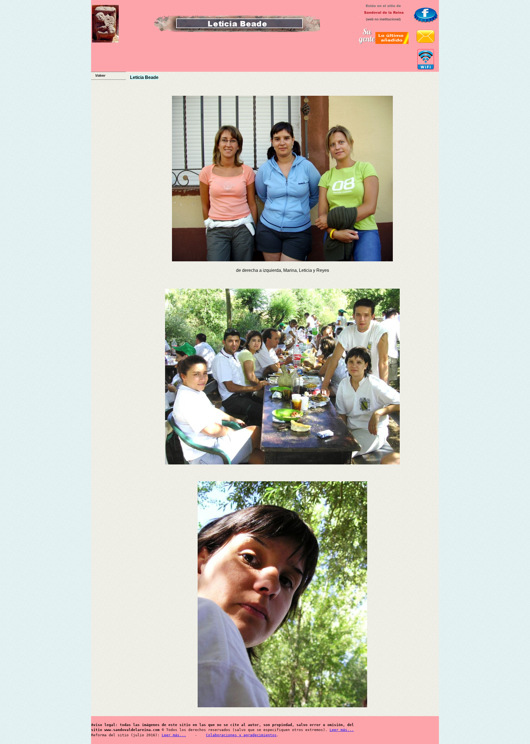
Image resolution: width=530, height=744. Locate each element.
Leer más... (342, 730)
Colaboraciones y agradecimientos (241, 735)
